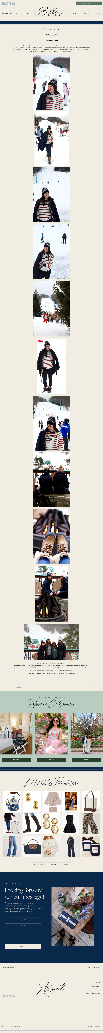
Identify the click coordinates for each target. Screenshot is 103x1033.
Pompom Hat (41, 663)
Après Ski (89, 688)
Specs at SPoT (15, 688)
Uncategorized (52, 41)
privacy (97, 1026)
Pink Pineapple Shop (69, 49)
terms (90, 1026)
